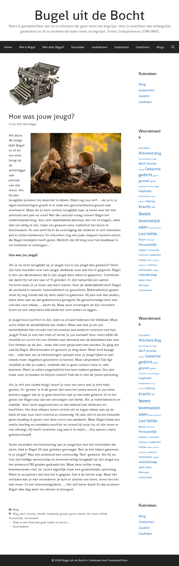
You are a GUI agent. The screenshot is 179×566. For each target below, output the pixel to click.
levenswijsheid (155, 228)
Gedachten (121, 47)
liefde (103, 514)
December (78, 47)
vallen (149, 260)
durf (22, 514)
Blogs (160, 47)
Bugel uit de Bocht (89, 15)
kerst (153, 196)
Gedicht (144, 96)
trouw (142, 260)
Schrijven (143, 255)
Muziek (142, 239)
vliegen (156, 270)
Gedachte (52, 514)
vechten (156, 260)
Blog (16, 509)
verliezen (152, 264)
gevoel (64, 514)
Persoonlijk (16, 518)
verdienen (142, 265)
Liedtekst (145, 102)
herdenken (143, 186)
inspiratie (145, 191)
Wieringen (144, 285)
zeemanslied (145, 290)
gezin (72, 514)
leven (95, 514)
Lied (142, 233)
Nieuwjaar (151, 240)
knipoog (150, 201)
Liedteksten (99, 47)
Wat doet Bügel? (53, 47)
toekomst (155, 254)
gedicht (145, 174)
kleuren (142, 201)
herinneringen (153, 186)
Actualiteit (144, 148)
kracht (81, 514)
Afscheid (146, 153)
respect (143, 250)
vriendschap (148, 274)
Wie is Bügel (27, 47)
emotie (31, 514)
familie (41, 514)
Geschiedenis (20, 526)
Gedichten (142, 47)
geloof (155, 175)
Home (8, 47)
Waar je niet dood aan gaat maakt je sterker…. (41, 522)
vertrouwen (31, 518)
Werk (149, 280)
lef (88, 514)
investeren (144, 196)
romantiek (153, 250)
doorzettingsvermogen (148, 159)
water (142, 280)
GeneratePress (118, 560)
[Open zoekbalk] (172, 47)
